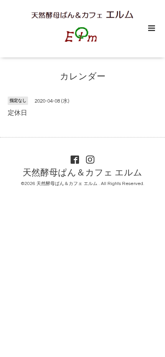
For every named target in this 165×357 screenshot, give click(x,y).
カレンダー (83, 76)
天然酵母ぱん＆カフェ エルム (82, 173)
